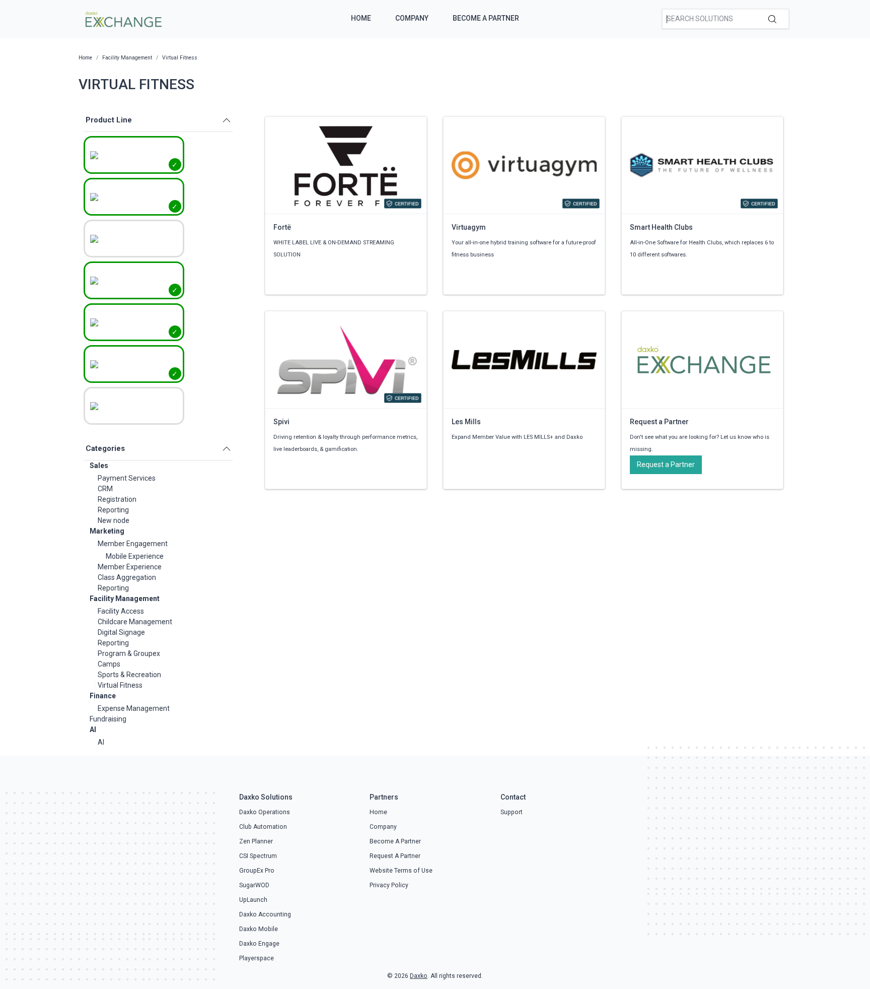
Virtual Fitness (120, 685)
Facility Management (125, 599)
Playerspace (256, 958)
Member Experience (130, 567)
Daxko (418, 975)
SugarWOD (254, 885)
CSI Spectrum (258, 856)
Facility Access (121, 611)
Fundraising (108, 719)
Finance (103, 696)
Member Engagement (133, 544)
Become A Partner (486, 18)
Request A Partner (395, 856)
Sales (99, 465)
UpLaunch (253, 899)
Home (361, 18)
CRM (105, 489)
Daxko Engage (259, 943)
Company (411, 18)
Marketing (107, 531)
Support (511, 812)
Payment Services (127, 478)
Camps (109, 664)
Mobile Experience (135, 556)
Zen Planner (256, 841)
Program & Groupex (129, 653)
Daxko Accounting (265, 914)
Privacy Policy (389, 885)
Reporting (113, 510)
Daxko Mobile (258, 929)
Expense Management (134, 708)
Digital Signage (121, 632)
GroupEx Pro (256, 870)
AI (93, 730)
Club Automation (263, 826)
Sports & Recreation (129, 675)
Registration (117, 499)
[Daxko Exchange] (122, 18)
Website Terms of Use (401, 870)
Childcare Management (135, 622)
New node (113, 520)
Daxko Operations (264, 812)
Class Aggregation (127, 577)
